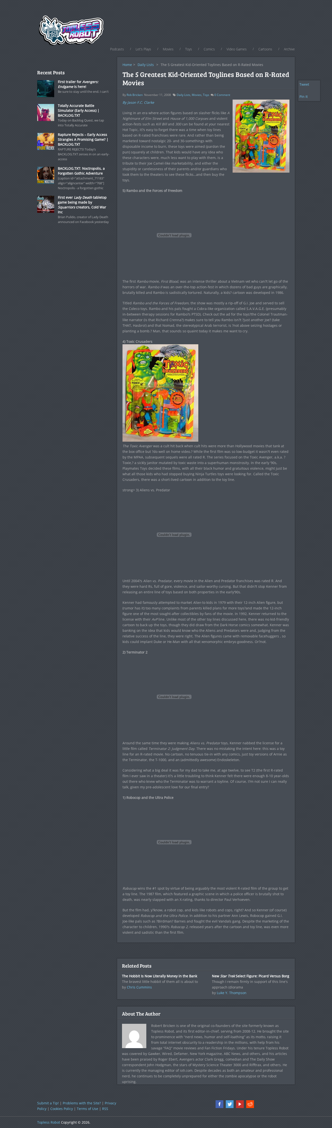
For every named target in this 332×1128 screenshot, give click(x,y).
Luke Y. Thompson (231, 992)
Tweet (304, 84)
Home (127, 64)
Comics (209, 49)
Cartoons (265, 49)
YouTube (240, 1104)
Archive (289, 49)
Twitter (230, 1104)
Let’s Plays (143, 49)
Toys (188, 49)
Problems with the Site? (82, 1103)
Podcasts (117, 49)
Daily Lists (146, 64)
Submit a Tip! (48, 1103)
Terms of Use (87, 1108)
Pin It (303, 96)
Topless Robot (48, 1122)
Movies (168, 49)
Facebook (219, 1104)
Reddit (250, 1104)
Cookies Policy (61, 1108)
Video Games (237, 49)
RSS (105, 1108)
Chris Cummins (139, 987)
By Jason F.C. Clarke (138, 102)
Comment (222, 95)
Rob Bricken (135, 95)
